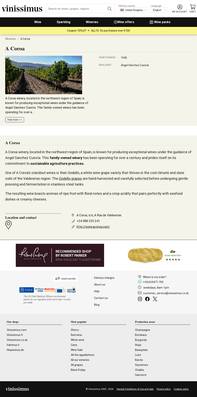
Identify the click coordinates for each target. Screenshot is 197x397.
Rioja (138, 344)
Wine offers (125, 22)
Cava (74, 344)
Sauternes (141, 364)
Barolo (139, 359)
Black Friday (78, 369)
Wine (37, 22)
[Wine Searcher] (154, 255)
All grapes (77, 364)
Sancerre (140, 374)
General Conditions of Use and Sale (135, 389)
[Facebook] (148, 299)
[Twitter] (156, 299)
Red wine (76, 334)
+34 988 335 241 (88, 221)
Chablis (139, 369)
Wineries (92, 22)
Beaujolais (141, 349)
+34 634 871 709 (153, 282)
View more (12, 119)
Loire (138, 354)
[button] (179, 8)
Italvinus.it (13, 344)
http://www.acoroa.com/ (93, 227)
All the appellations (82, 354)
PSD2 (29, 290)
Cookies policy (181, 389)
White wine (77, 339)
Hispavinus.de (15, 349)
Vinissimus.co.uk (17, 339)
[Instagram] (141, 299)
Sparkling (63, 22)
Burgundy (141, 339)
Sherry (75, 329)
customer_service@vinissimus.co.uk (166, 293)
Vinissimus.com (17, 329)
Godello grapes (70, 178)
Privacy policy (164, 389)
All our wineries (80, 359)
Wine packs (162, 22)
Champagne (142, 329)
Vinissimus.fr (15, 334)
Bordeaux (141, 334)
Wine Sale (77, 349)
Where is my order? (154, 277)
